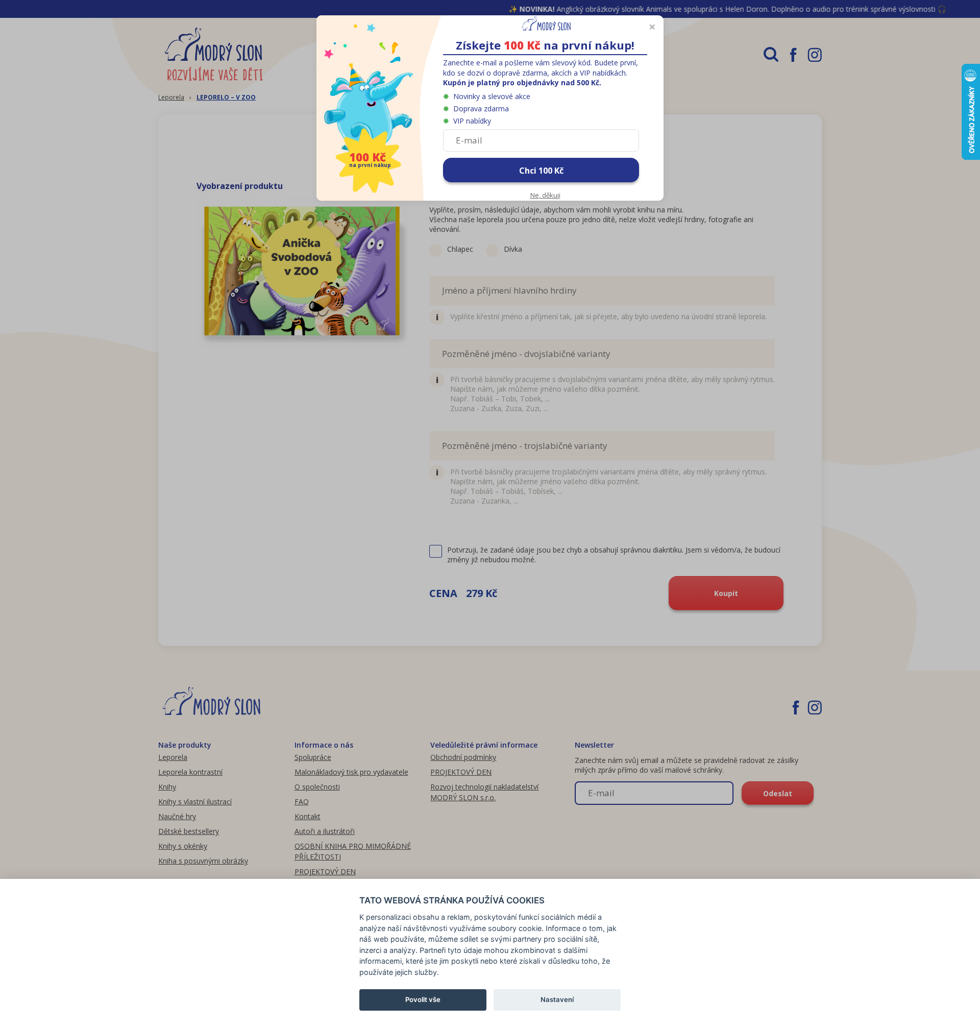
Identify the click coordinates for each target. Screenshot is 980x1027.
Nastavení (557, 999)
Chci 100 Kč (541, 170)
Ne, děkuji (545, 195)
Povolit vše (422, 999)
